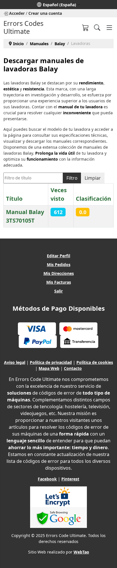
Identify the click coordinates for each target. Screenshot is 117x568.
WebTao (81, 552)
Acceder (17, 13)
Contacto (73, 368)
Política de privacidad (51, 362)
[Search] (97, 27)
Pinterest (70, 479)
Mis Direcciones (58, 273)
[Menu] (109, 27)
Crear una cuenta (45, 13)
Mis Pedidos (58, 264)
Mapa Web (49, 368)
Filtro (72, 178)
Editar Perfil (58, 255)
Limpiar (93, 178)
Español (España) (59, 4)
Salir (58, 291)
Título (14, 198)
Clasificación (93, 198)
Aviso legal (14, 362)
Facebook (47, 479)
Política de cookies (94, 362)
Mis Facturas (58, 282)
